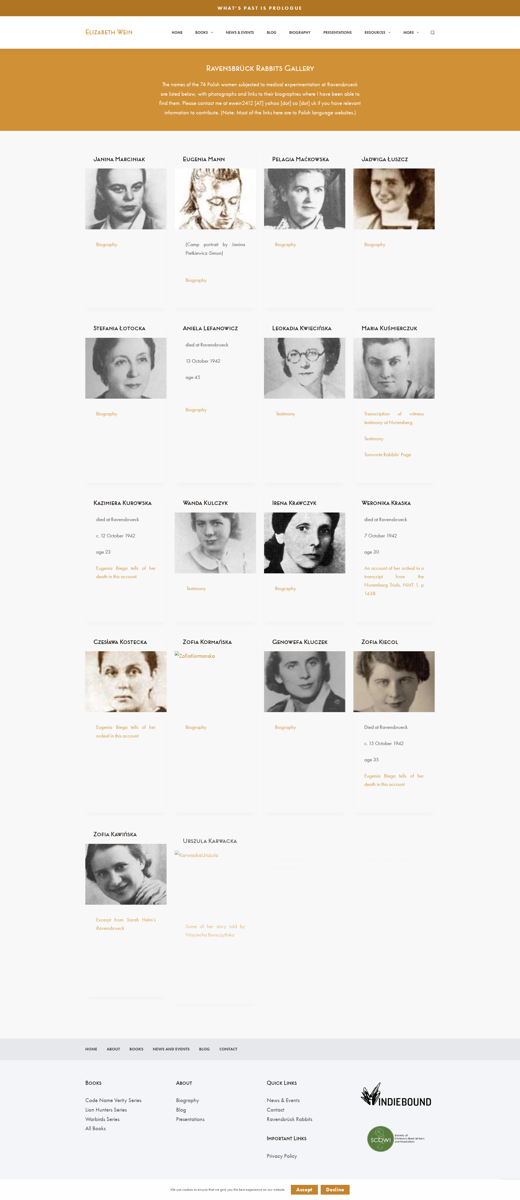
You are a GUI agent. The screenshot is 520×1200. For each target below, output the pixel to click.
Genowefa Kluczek (299, 642)
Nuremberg (400, 422)
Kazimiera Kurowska (122, 503)
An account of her (383, 568)
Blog (272, 32)
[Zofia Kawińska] (126, 872)
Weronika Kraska (386, 503)
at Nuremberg (309, 934)
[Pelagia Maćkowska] (304, 198)
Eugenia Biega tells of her (394, 775)
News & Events (240, 32)
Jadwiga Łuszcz (385, 159)
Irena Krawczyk (294, 503)
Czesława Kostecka (120, 642)
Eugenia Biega (112, 568)
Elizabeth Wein (109, 32)
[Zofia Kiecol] (394, 681)
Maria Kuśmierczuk (389, 328)
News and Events (171, 1049)
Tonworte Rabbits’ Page (387, 454)
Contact (228, 1049)
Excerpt (103, 918)
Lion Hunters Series (106, 1109)
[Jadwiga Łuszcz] (394, 198)
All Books (95, 1128)
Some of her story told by (215, 918)
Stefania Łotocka (119, 328)
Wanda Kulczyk (205, 503)
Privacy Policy (282, 1155)
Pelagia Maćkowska (300, 159)
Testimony (285, 413)
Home (177, 32)
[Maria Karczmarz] (394, 872)
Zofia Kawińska (115, 832)
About (113, 1049)
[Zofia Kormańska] (215, 681)
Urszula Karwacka (210, 832)
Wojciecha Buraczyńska (210, 926)
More (408, 32)
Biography (300, 32)
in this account (122, 576)
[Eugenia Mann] (215, 198)
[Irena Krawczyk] (304, 543)
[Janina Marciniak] (126, 198)
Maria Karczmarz (386, 832)
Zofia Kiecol (380, 642)
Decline (335, 1189)
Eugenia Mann (204, 159)
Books (201, 32)
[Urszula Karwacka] (215, 872)
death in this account (384, 784)
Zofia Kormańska (207, 642)
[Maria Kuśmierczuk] (394, 368)
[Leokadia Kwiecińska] (304, 368)
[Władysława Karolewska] (304, 880)
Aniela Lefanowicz (210, 328)
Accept (304, 1189)
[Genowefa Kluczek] (304, 681)
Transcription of (383, 413)
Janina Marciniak (119, 159)
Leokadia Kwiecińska (302, 328)
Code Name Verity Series (113, 1100)
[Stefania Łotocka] (126, 368)
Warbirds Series (102, 1119)
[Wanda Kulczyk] (215, 543)
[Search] (433, 33)
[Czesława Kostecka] (126, 681)
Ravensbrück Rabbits (289, 1119)
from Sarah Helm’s (133, 918)
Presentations (337, 32)
